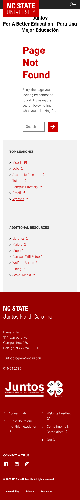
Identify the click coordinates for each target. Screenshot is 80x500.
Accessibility (12, 491)
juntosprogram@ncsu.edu (22, 358)
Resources (46, 491)
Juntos (40, 24)
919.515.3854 (13, 368)
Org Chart (54, 440)
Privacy (30, 491)
